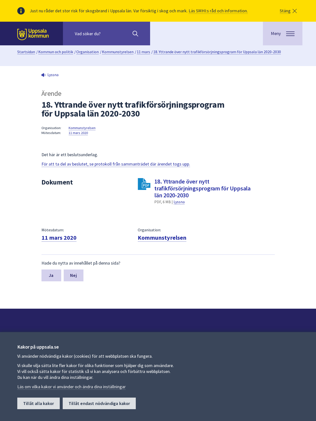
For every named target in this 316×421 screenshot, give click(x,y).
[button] (288, 11)
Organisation (87, 51)
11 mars (143, 51)
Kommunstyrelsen (118, 51)
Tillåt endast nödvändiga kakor (99, 403)
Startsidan (26, 51)
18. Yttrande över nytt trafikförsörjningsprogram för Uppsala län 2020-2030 (217, 51)
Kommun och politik (55, 51)
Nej (73, 275)
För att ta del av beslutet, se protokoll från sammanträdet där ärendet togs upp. (115, 164)
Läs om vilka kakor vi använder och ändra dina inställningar (71, 386)
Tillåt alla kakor (38, 403)
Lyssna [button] (53, 74)
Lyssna (179, 201)
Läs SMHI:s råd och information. (218, 11)
